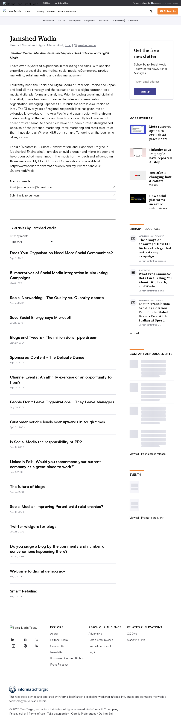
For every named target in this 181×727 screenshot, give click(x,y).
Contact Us (57, 646)
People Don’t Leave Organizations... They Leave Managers (62, 402)
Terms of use (37, 713)
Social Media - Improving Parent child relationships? (56, 506)
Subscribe (170, 11)
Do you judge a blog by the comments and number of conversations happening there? (58, 549)
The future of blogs (27, 486)
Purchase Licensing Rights (66, 658)
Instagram (75, 20)
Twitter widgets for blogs (33, 526)
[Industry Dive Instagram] (13, 646)
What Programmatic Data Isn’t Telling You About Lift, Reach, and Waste (156, 280)
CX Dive (46, 3)
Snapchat (89, 20)
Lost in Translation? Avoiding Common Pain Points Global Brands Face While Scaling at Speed (154, 312)
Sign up (145, 91)
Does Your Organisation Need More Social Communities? (61, 252)
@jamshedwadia (85, 45)
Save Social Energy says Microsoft (41, 317)
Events (51, 11)
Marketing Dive (61, 3)
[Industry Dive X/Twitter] (36, 640)
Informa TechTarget (70, 696)
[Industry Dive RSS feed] (36, 646)
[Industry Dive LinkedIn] (12, 640)
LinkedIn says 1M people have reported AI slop (160, 156)
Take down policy (58, 713)
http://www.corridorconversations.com (37, 166)
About (54, 633)
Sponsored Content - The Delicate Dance (47, 357)
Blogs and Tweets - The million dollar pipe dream (53, 337)
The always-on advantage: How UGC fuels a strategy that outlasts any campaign (155, 248)
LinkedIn (133, 20)
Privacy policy (18, 713)
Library (40, 11)
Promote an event (152, 517)
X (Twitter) (119, 20)
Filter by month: (19, 236)
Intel (68, 45)
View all (134, 333)
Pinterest (104, 20)
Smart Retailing (23, 591)
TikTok (62, 20)
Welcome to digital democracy (37, 571)
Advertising (95, 633)
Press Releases (67, 11)
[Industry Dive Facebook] (25, 640)
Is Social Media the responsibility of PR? (46, 441)
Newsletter (56, 652)
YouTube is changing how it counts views (160, 179)
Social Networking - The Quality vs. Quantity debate (57, 297)
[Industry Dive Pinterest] (25, 646)
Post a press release (153, 453)
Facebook (48, 20)
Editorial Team (59, 640)
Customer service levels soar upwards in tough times (57, 421)
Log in (92, 652)
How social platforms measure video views (158, 202)
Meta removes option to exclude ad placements (160, 132)
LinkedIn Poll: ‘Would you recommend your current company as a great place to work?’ (55, 464)
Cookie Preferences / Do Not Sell (92, 713)
